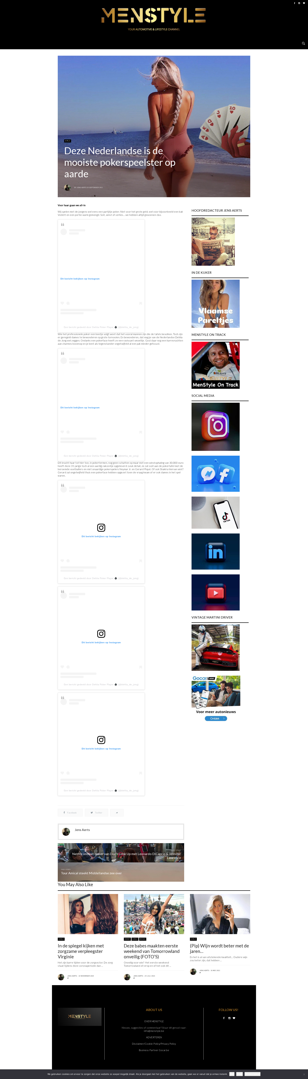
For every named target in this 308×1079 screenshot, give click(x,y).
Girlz (67, 141)
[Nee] (304, 1074)
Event (127, 939)
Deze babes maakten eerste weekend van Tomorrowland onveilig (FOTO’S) (152, 951)
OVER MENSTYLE (154, 1021)
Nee (239, 1074)
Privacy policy (252, 1074)
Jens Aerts (81, 187)
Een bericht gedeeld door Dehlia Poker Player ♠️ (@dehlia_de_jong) (101, 327)
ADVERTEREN (154, 1037)
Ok (232, 1074)
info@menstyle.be (154, 1030)
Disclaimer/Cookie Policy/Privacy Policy (154, 1043)
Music (142, 939)
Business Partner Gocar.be (154, 1050)
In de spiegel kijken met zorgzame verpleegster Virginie (81, 951)
